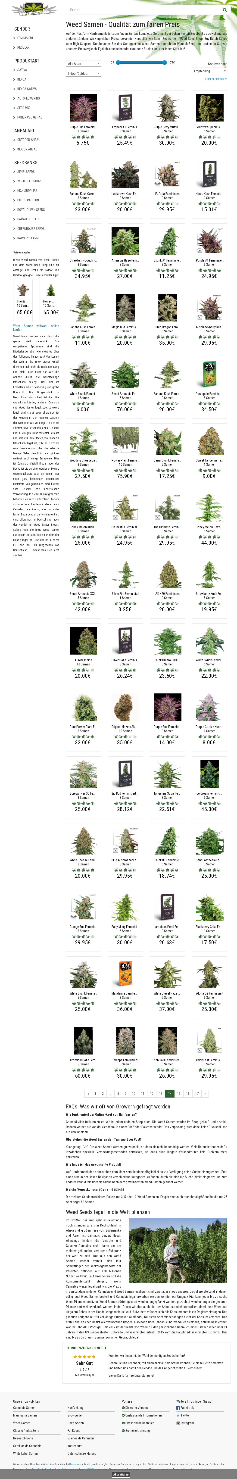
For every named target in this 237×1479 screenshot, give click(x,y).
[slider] (118, 62)
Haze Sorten (76, 1423)
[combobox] (83, 63)
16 (188, 1093)
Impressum (75, 1446)
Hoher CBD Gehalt (30, 117)
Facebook (187, 1408)
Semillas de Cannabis (27, 1446)
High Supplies (27, 191)
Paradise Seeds (29, 219)
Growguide (75, 1415)
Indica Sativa (27, 89)
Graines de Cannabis (81, 1438)
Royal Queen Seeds (31, 210)
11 (142, 1093)
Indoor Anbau (27, 149)
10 (133, 1093)
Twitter (185, 1415)
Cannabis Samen (24, 1408)
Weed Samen (22, 1423)
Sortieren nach (217, 64)
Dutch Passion (28, 200)
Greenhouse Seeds (31, 229)
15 (179, 1093)
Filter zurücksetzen (216, 79)
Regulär (23, 47)
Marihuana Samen (25, 1415)
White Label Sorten (25, 1453)
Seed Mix (23, 108)
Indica (21, 79)
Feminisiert (25, 38)
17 (197, 1093)
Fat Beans (74, 1430)
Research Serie (23, 1438)
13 (160, 1093)
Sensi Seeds (26, 172)
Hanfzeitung (76, 1408)
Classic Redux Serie (26, 1430)
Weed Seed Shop (29, 181)
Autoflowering (28, 98)
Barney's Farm (28, 238)
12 (151, 1093)
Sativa (22, 70)
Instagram (187, 1423)
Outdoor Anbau (28, 140)
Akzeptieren (120, 1474)
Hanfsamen (75, 1464)
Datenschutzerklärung (82, 1453)
